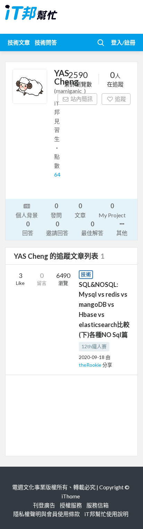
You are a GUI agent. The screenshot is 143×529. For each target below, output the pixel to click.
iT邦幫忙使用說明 (106, 514)
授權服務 (71, 505)
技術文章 (19, 42)
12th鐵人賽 (94, 346)
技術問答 (46, 42)
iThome (70, 496)
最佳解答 (92, 228)
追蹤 (120, 98)
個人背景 (27, 215)
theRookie (90, 365)
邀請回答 (57, 228)
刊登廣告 (44, 505)
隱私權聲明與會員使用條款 (46, 514)
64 (57, 174)
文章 (80, 210)
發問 (56, 210)
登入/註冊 (123, 42)
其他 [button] (121, 233)
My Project (112, 210)
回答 (27, 228)
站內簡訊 (81, 98)
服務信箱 (97, 505)
